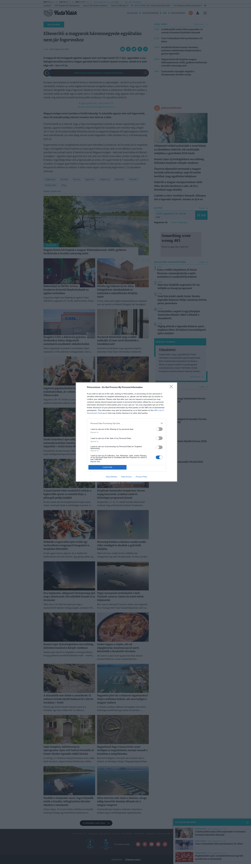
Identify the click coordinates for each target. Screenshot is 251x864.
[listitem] (126, 423)
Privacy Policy (141, 477)
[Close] (172, 387)
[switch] (159, 429)
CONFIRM (107, 467)
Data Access (126, 477)
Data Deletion (111, 477)
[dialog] (126, 432)
